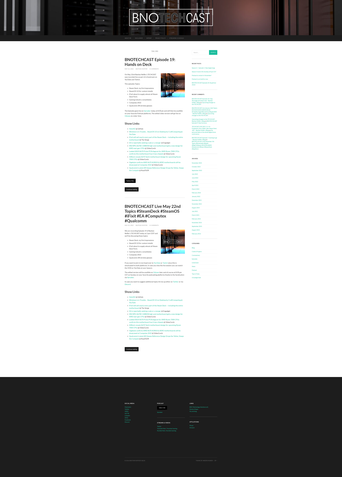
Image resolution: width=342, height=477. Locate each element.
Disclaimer (139, 38)
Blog (193, 248)
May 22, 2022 (129, 69)
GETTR (127, 413)
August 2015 (196, 230)
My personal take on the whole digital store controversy (204, 132)
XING (126, 418)
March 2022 (195, 189)
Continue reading (131, 189)
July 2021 (195, 211)
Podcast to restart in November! (202, 75)
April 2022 (195, 185)
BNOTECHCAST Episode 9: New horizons (204, 122)
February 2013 (196, 233)
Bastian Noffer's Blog (137, 460)
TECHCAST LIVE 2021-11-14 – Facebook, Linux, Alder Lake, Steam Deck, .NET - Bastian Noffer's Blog (204, 128)
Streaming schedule (176, 38)
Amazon (192, 427)
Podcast (194, 270)
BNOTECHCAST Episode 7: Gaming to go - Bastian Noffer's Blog (204, 138)
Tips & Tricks (196, 274)
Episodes (194, 259)
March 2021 (195, 215)
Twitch (159, 426)
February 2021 (196, 219)
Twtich (165, 263)
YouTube (157, 263)
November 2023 (197, 163)
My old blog (193, 411)
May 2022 (195, 181)
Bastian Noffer (141, 69)
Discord (128, 284)
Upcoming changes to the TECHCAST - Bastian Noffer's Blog (204, 120)
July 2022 (195, 174)
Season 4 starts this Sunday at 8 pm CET (204, 71)
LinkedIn (127, 415)
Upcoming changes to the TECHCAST (203, 114)
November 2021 (197, 204)
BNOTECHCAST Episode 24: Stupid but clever (204, 83)
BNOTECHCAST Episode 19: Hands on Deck (150, 62)
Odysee (127, 116)
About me (128, 38)
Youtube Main (161, 428)
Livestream (195, 262)
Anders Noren (208, 460)
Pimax (191, 425)
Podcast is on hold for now (200, 79)
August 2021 (196, 207)
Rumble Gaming (171, 430)
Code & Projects (197, 251)
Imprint (149, 38)
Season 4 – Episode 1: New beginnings (203, 68)
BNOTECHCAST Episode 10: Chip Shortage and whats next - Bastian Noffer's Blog (202, 100)
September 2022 (197, 170)
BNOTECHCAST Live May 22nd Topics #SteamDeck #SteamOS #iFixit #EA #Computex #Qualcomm (153, 213)
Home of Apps (194, 409)
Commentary (196, 255)
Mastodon (128, 407)
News (193, 266)
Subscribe (130, 181)
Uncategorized (196, 277)
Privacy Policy (160, 38)
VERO (127, 411)
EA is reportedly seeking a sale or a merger (145, 143)
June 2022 (195, 178)
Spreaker (147, 111)
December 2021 (197, 200)
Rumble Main (161, 430)
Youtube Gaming (172, 428)
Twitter (175, 282)
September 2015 (197, 226)
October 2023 (196, 166)
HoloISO (132, 129)
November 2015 (197, 222)
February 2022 (196, 192)
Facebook (128, 420)
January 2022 (196, 196)
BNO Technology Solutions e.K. (199, 407)
